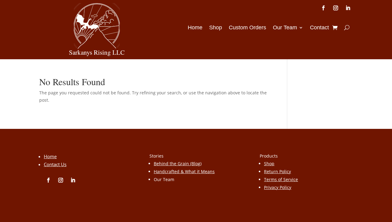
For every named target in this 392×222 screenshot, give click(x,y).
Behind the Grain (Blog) (178, 163)
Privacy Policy (277, 187)
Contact (319, 28)
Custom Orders (247, 28)
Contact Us (55, 164)
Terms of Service (281, 179)
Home (195, 28)
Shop (215, 28)
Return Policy (277, 171)
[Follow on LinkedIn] (348, 8)
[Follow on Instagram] (336, 8)
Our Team (285, 28)
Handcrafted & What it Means (184, 171)
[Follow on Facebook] (323, 8)
